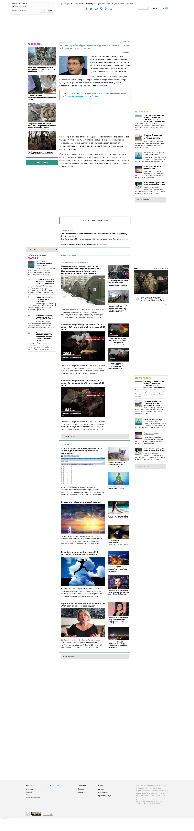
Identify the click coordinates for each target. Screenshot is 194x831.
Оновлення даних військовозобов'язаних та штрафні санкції (42, 97)
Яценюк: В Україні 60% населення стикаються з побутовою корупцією (45, 281)
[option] (151, 288)
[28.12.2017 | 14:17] (151, 282)
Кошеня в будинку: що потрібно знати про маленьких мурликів (152, 137)
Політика (68, 42)
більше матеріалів (69, 437)
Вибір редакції (35, 44)
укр (166, 8)
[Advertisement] (97, 25)
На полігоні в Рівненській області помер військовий (44, 263)
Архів (155, 8)
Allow (50, 11)
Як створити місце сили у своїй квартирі (153, 168)
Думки (101, 789)
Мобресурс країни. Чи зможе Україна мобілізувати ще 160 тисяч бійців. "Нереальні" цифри (42, 125)
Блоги (81, 4)
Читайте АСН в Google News (95, 220)
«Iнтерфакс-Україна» (142, 803)
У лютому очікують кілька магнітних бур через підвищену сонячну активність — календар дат (154, 118)
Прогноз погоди (103, 4)
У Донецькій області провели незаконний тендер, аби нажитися (44, 317)
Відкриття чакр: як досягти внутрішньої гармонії (154, 154)
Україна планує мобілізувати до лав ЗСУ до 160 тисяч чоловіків (40, 153)
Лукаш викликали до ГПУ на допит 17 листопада (44, 299)
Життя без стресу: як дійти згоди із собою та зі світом (154, 183)
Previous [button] (136, 304)
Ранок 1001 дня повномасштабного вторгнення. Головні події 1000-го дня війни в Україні (42, 69)
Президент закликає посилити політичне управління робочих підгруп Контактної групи (44, 336)
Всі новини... (32, 249)
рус (163, 8)
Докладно (65, 4)
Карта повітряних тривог (122, 4)
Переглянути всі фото (161, 269)
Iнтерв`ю (81, 792)
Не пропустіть (143, 112)
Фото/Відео (90, 4)
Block (43, 11)
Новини (74, 4)
